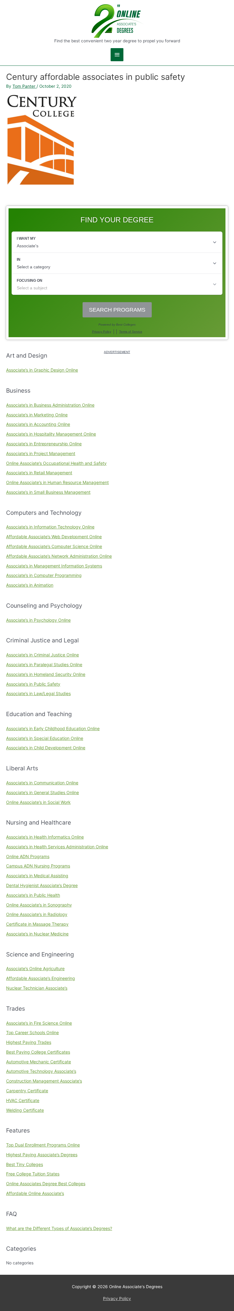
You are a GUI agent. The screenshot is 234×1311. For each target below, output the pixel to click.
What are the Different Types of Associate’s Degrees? (59, 1228)
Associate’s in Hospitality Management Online (51, 433)
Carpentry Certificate (27, 1090)
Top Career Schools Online (32, 1032)
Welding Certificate (25, 1110)
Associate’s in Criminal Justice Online (42, 654)
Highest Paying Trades (28, 1042)
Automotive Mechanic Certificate (38, 1061)
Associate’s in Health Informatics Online (45, 836)
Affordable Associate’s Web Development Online (54, 536)
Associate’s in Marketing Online (37, 414)
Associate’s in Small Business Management (48, 492)
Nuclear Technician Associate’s (36, 988)
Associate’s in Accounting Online (38, 424)
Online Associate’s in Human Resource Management (57, 482)
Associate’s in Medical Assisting (37, 875)
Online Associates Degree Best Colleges (45, 1183)
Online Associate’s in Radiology (36, 914)
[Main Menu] (117, 54)
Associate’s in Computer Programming (44, 575)
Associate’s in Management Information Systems (54, 565)
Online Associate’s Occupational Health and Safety (56, 463)
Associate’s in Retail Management (39, 472)
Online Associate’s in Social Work (38, 802)
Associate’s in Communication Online (42, 782)
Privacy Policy (117, 1298)
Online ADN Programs (27, 856)
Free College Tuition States (32, 1173)
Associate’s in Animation (29, 585)
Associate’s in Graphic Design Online (42, 370)
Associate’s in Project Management (40, 453)
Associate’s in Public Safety (33, 684)
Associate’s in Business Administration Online (50, 405)
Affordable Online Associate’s (35, 1193)
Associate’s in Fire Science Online (39, 1023)
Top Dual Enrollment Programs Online (43, 1144)
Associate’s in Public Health (33, 895)
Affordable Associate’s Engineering (40, 978)
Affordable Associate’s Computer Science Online (54, 546)
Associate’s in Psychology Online (38, 620)
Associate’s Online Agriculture (35, 968)
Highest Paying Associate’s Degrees (41, 1154)
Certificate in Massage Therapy (37, 924)
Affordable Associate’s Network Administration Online (59, 556)
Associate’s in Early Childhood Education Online (53, 728)
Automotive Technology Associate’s (41, 1071)
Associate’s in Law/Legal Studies (38, 693)
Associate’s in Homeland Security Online (45, 674)
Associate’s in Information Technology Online (50, 526)
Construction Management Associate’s (44, 1080)
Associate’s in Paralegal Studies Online (44, 664)
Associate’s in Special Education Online (44, 738)
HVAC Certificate (22, 1100)
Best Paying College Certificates (38, 1052)
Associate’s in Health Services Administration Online (57, 846)
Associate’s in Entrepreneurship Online (44, 443)
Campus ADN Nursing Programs (38, 865)
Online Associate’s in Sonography (39, 904)
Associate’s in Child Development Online (45, 747)
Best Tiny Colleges (24, 1164)
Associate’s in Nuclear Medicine (37, 933)
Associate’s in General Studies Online (42, 792)
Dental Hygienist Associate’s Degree (42, 885)
